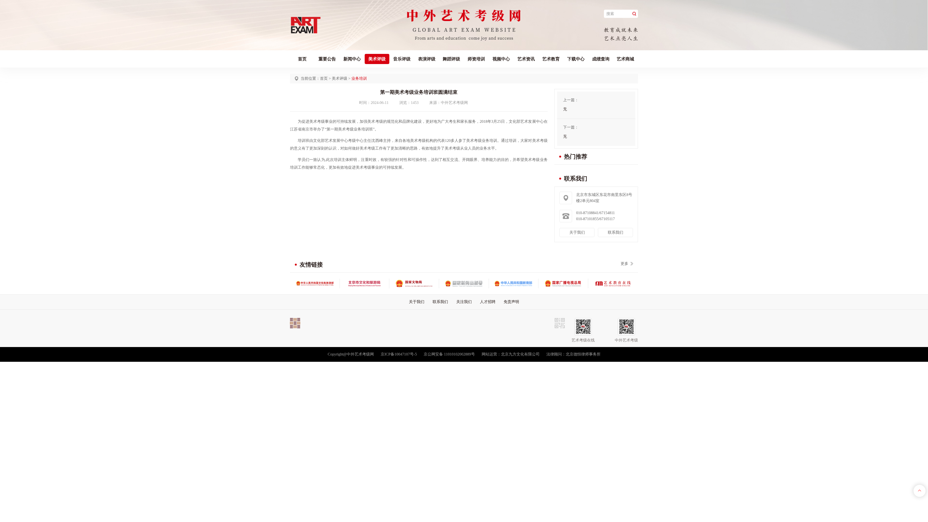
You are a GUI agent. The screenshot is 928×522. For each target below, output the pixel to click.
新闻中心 (352, 59)
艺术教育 (551, 59)
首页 (302, 59)
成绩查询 (600, 59)
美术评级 (377, 59)
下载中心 (576, 59)
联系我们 (615, 232)
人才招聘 (487, 302)
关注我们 (464, 302)
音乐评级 (402, 59)
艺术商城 (625, 59)
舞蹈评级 (451, 59)
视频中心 (501, 59)
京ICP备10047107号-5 (399, 354)
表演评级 (426, 59)
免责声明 (511, 302)
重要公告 (327, 59)
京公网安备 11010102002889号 (449, 354)
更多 (624, 264)
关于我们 (577, 232)
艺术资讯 (526, 59)
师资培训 (476, 59)
